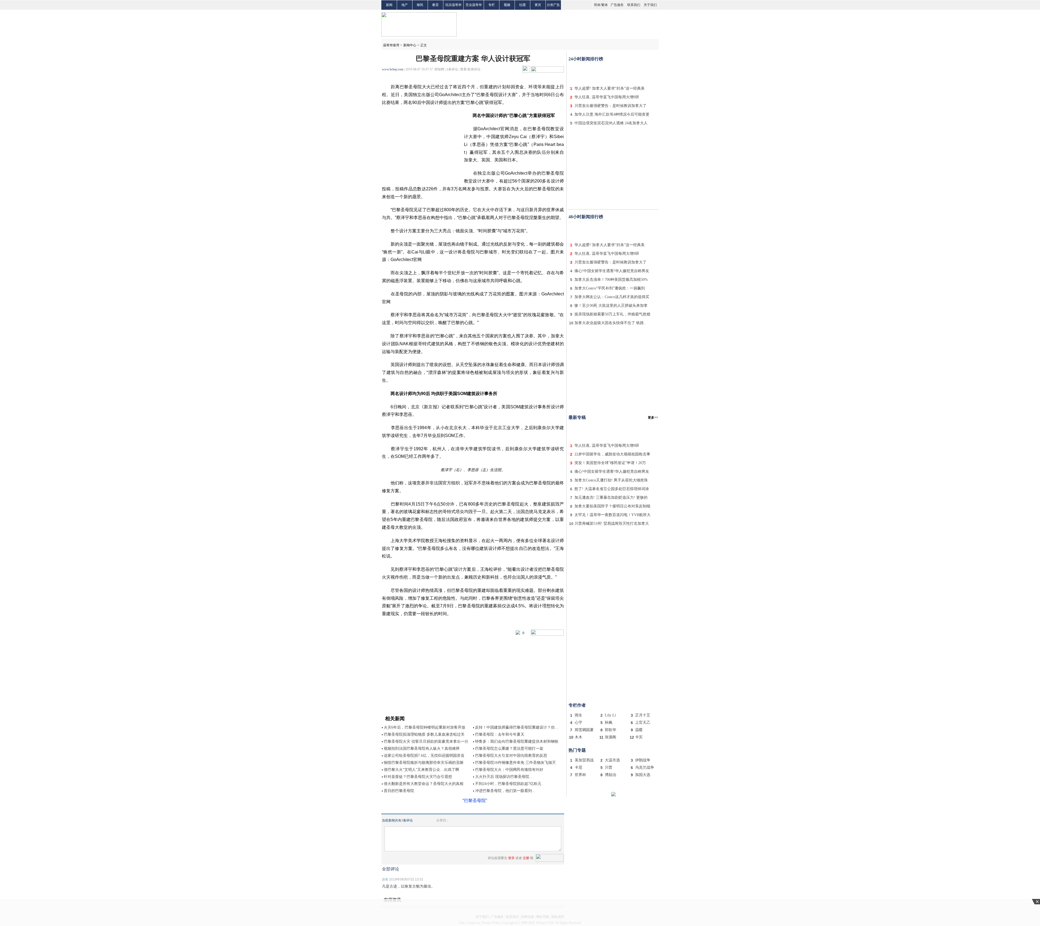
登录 (511, 858)
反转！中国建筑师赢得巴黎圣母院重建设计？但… (516, 727)
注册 (526, 858)
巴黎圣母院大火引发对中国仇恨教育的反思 (511, 756)
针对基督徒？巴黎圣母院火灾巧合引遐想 (418, 777)
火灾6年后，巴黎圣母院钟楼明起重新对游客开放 (424, 727)
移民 (420, 5)
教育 (435, 5)
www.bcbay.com (392, 69)
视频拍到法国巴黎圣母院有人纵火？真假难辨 (422, 748)
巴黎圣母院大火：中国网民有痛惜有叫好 (509, 770)
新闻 (389, 5)
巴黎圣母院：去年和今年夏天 (499, 734)
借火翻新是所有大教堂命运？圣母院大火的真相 (423, 784)
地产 (404, 5)
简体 (597, 5)
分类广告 (553, 5)
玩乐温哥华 (453, 5)
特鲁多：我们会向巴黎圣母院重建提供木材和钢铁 (516, 741)
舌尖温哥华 (474, 5)
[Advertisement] (613, 72)
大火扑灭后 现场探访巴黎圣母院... (503, 777)
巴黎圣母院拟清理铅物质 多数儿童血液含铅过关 (424, 734)
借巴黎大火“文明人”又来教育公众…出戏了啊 (421, 770)
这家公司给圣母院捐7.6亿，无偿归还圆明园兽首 (424, 756)
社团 (522, 5)
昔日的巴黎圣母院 (399, 791)
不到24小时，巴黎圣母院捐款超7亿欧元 (508, 784)
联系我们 (633, 5)
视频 (507, 5)
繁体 (604, 5)
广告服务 (617, 5)
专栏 (491, 5)
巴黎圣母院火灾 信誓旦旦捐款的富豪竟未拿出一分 (426, 741)
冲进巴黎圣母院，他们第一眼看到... (505, 791)
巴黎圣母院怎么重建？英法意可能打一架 (509, 748)
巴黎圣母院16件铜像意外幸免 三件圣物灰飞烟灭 (515, 763)
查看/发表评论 (470, 69)
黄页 (538, 5)
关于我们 (650, 5)
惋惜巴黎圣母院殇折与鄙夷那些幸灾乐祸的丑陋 (423, 763)
